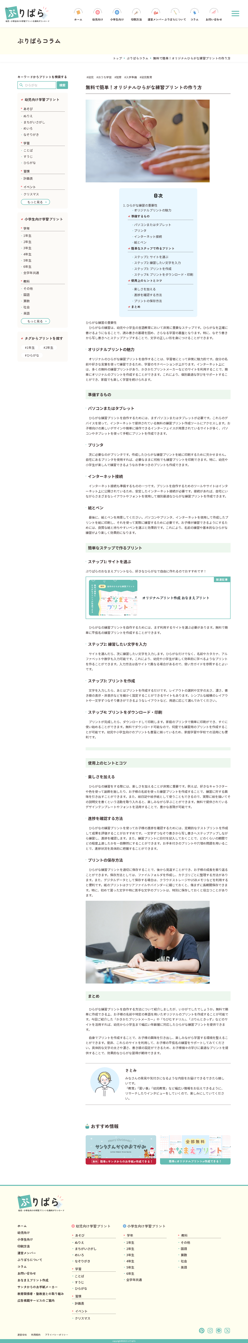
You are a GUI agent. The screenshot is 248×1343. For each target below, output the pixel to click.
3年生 (27, 248)
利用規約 (35, 1334)
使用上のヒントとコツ (146, 280)
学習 (26, 143)
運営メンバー (156, 19)
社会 (26, 307)
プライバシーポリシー (56, 1334)
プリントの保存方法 (148, 300)
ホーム (78, 19)
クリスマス (31, 194)
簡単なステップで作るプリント (153, 248)
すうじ (28, 156)
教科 (26, 281)
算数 (26, 300)
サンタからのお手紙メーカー (37, 1286)
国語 (26, 294)
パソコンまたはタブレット (152, 224)
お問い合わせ (214, 19)
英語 (26, 313)
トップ (117, 58)
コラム (194, 19)
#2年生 (48, 347)
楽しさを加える (145, 289)
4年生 (27, 254)
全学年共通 (31, 272)
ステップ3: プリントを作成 (152, 268)
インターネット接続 (148, 236)
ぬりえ (28, 116)
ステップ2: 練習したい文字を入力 (157, 262)
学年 (26, 228)
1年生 (27, 235)
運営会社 (22, 1334)
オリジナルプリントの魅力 (152, 210)
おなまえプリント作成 (32, 1280)
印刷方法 (136, 19)
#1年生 (30, 347)
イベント (29, 186)
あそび (28, 108)
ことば (28, 150)
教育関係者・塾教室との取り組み (40, 1293)
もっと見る (35, 202)
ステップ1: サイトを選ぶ (151, 256)
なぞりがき (31, 134)
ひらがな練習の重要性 (141, 205)
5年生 (27, 260)
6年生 (27, 266)
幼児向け (97, 19)
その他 (28, 288)
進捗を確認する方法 (148, 294)
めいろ (28, 128)
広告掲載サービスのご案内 (36, 1300)
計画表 (28, 178)
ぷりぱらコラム (137, 58)
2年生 (27, 241)
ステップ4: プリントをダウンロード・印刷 (163, 274)
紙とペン (140, 242)
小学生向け (117, 19)
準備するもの (140, 216)
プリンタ (140, 230)
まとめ (135, 306)
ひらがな (29, 162)
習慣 (26, 171)
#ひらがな (32, 355)
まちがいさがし (34, 122)
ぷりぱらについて (175, 19)
